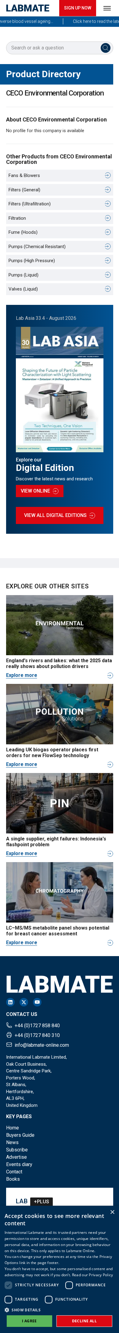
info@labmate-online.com (42, 1045)
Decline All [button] (84, 1321)
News (12, 1142)
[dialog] (59, 1269)
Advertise (16, 1157)
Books (13, 1179)
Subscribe (17, 1150)
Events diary (19, 1164)
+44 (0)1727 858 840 (37, 1025)
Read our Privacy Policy (92, 1274)
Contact (14, 1172)
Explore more (21, 675)
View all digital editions (55, 515)
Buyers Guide (20, 1135)
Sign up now (77, 7)
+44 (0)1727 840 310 (37, 1035)
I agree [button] (29, 1321)
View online (35, 491)
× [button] (112, 1212)
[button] (59, 1310)
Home (12, 1128)
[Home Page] (27, 8)
